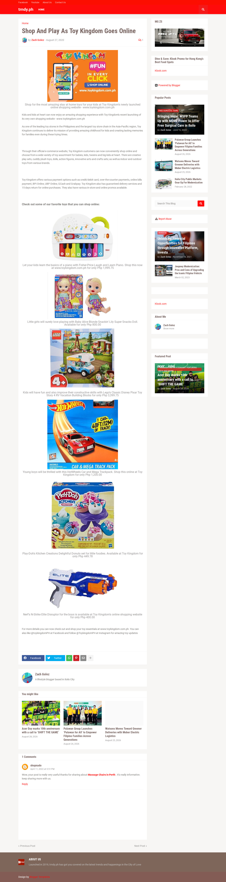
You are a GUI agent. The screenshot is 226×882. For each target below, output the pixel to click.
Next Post (139, 845)
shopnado (35, 765)
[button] (203, 9)
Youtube (35, 2)
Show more (168, 328)
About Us (47, 2)
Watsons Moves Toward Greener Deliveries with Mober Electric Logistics (123, 732)
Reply (25, 784)
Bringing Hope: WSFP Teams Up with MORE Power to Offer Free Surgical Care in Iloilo (178, 121)
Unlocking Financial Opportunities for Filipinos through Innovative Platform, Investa (177, 245)
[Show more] (90, 658)
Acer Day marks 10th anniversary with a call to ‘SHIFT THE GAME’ (41, 730)
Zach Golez (42, 674)
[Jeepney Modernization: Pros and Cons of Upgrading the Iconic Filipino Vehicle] (164, 270)
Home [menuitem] (41, 9)
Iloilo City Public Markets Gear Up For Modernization (189, 181)
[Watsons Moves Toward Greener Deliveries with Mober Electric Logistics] (124, 713)
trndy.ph (25, 9)
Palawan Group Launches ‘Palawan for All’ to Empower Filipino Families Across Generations (80, 734)
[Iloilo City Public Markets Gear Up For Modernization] (164, 183)
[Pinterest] (76, 658)
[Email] (83, 658)
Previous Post (27, 845)
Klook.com (160, 70)
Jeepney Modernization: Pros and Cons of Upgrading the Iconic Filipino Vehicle (189, 270)
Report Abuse (165, 218)
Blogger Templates (39, 876)
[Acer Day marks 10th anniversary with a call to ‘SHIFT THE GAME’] (41, 713)
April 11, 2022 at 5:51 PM (42, 769)
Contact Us (60, 2)
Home (25, 23)
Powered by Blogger (169, 85)
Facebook (23, 2)
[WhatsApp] (69, 658)
